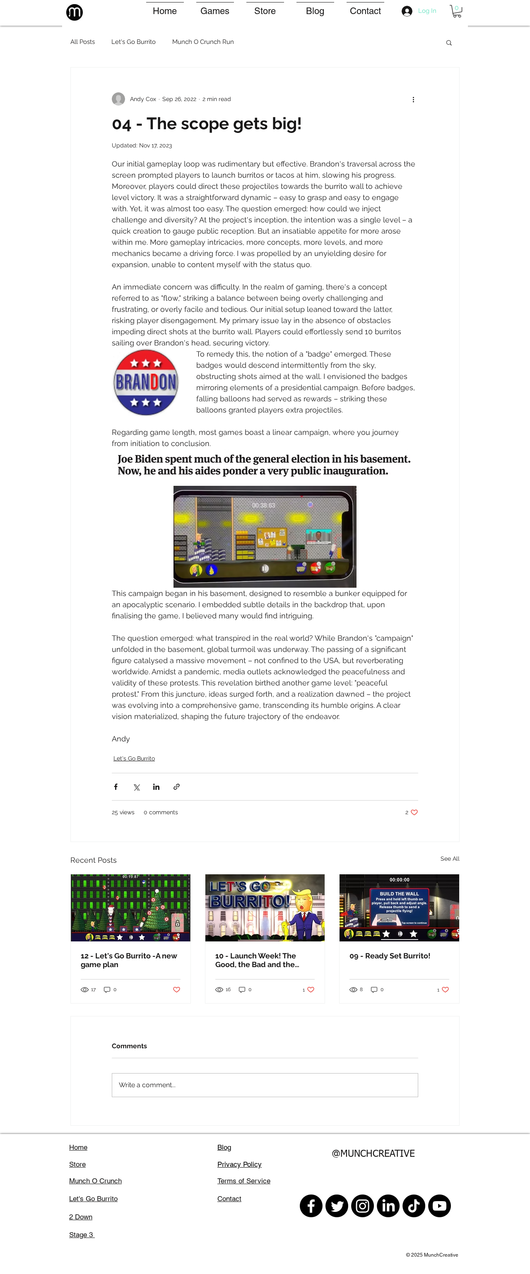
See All (450, 858)
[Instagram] (362, 1205)
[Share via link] (177, 787)
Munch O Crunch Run (203, 42)
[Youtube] (439, 1205)
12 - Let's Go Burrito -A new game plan (129, 960)
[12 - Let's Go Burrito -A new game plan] (130, 907)
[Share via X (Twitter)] (136, 787)
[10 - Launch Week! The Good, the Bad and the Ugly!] (265, 907)
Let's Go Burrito (133, 42)
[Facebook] (311, 1205)
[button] (457, 11)
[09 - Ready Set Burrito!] (399, 907)
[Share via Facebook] (116, 787)
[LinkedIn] (388, 1205)
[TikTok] (413, 1205)
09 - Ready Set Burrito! (390, 955)
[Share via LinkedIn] (156, 787)
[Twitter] (336, 1205)
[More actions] (413, 99)
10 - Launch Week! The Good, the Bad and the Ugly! (255, 960)
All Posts (82, 42)
